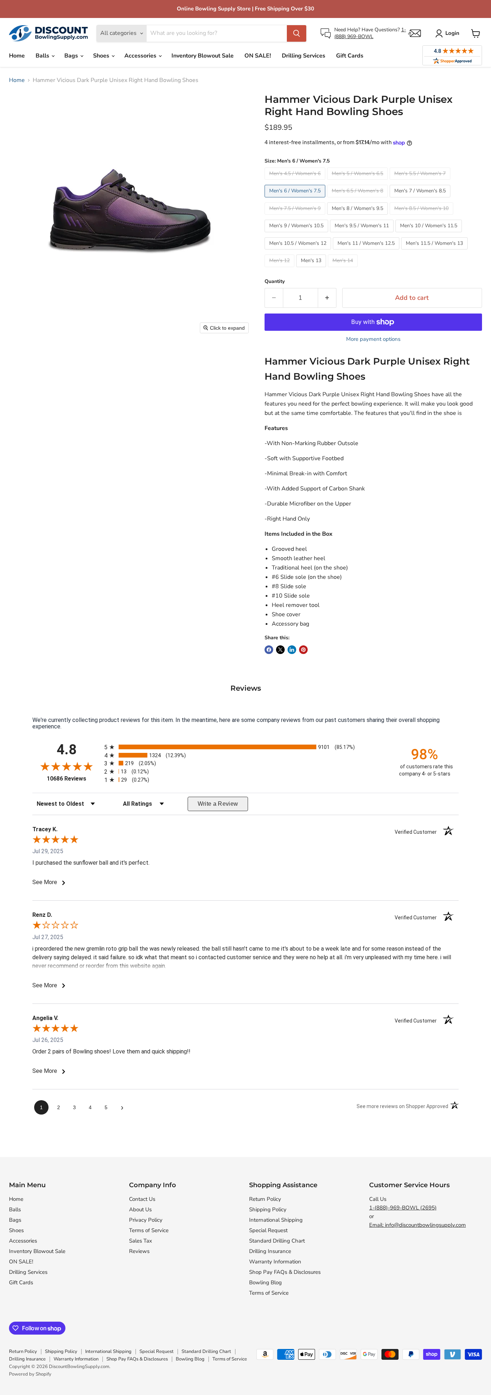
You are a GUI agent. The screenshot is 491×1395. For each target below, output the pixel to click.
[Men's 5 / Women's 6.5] (358, 182)
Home (17, 56)
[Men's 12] (280, 269)
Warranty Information (275, 1261)
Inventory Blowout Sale (202, 56)
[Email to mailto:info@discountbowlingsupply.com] (414, 33)
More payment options (373, 339)
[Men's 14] (343, 269)
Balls (43, 56)
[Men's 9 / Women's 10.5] (297, 234)
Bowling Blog (265, 1282)
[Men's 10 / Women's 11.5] (429, 234)
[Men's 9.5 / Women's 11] (362, 234)
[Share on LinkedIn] (292, 649)
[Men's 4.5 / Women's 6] (296, 182)
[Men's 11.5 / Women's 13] (435, 251)
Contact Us (142, 1199)
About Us (140, 1209)
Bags (71, 56)
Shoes (102, 56)
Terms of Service (149, 1230)
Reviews (139, 1251)
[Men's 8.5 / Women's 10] (422, 216)
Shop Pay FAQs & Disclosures (285, 1272)
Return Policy (265, 1199)
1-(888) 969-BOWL (370, 33)
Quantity (275, 281)
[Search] (296, 33)
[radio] (245, 747)
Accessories (141, 56)
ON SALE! (257, 56)
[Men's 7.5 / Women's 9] (296, 216)
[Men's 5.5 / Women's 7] (421, 182)
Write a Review (218, 804)
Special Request (268, 1230)
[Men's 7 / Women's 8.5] (421, 199)
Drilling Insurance (270, 1251)
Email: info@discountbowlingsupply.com (417, 1225)
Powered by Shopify (30, 1374)
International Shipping (276, 1220)
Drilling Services (303, 56)
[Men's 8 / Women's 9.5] (358, 216)
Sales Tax (140, 1240)
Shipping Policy (267, 1209)
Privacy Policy (145, 1220)
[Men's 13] (312, 269)
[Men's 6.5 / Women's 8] (358, 199)
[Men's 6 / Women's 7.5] (296, 199)
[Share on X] (280, 649)
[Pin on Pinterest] (303, 649)
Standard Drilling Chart (277, 1240)
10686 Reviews (74, 778)
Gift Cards (349, 56)
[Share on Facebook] (269, 649)
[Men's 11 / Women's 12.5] (367, 251)
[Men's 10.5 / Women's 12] (299, 251)
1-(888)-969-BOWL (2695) (403, 1207)
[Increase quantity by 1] (327, 298)
